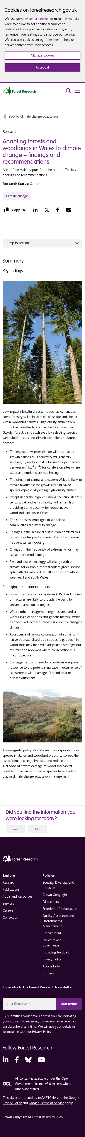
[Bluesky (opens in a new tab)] (28, 1060)
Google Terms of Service (46, 1103)
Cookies (48, 973)
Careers (8, 910)
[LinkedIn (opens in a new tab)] (35, 210)
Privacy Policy (52, 959)
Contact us (10, 917)
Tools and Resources (17, 896)
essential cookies (37, 19)
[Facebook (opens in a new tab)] (57, 210)
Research (9, 883)
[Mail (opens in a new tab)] (69, 210)
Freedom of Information (59, 909)
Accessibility (51, 966)
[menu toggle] (77, 90)
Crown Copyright (54, 895)
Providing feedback (56, 952)
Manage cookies (42, 55)
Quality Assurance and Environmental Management (58, 921)
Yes (15, 829)
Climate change (17, 196)
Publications (11, 889)
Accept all (42, 67)
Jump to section (17, 243)
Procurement (51, 933)
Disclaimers (50, 902)
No (37, 829)
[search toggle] (68, 90)
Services (8, 903)
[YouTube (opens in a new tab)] (41, 1060)
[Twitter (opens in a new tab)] (47, 210)
